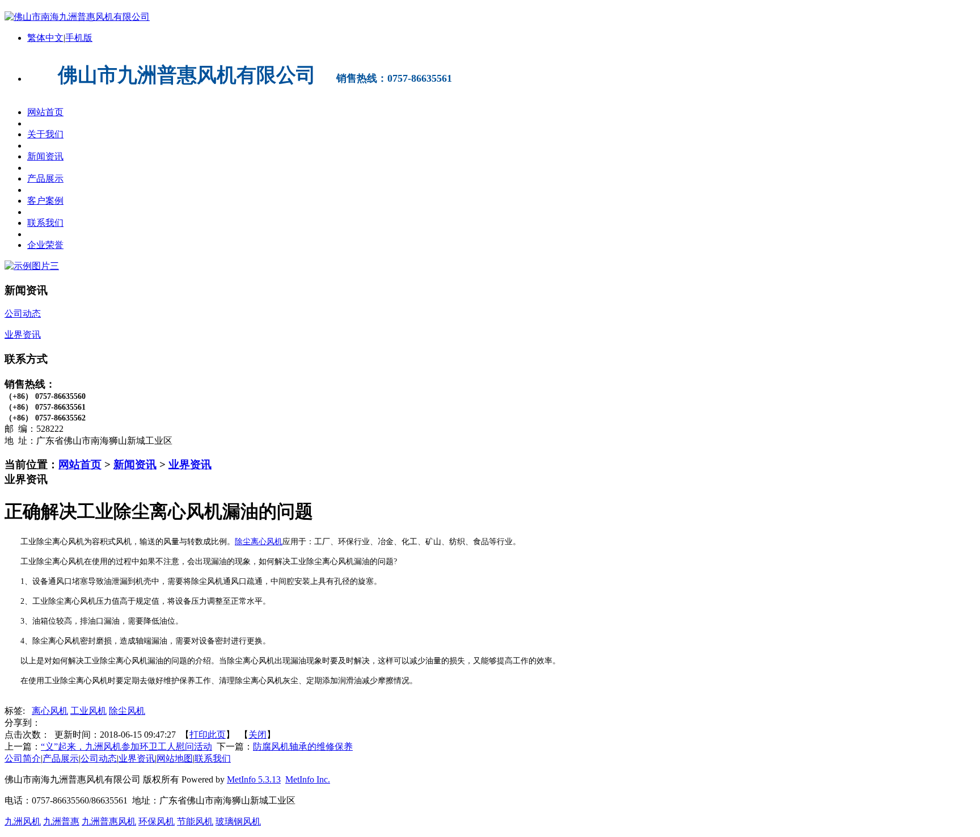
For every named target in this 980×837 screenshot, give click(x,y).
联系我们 (213, 758)
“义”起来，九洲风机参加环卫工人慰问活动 (126, 746)
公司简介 (23, 758)
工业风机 (88, 711)
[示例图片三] (32, 266)
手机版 (78, 38)
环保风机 (156, 821)
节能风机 (195, 821)
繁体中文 (45, 38)
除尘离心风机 (258, 541)
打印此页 (207, 734)
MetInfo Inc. (307, 779)
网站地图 (175, 758)
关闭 (257, 734)
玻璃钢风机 (238, 821)
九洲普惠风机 (109, 821)
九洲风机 (23, 821)
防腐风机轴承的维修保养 (303, 746)
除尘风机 (127, 711)
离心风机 (50, 711)
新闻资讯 (135, 464)
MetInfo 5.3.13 (254, 779)
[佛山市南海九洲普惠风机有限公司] (77, 17)
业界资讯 (190, 464)
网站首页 (80, 464)
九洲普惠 (61, 821)
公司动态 (99, 758)
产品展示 (61, 758)
